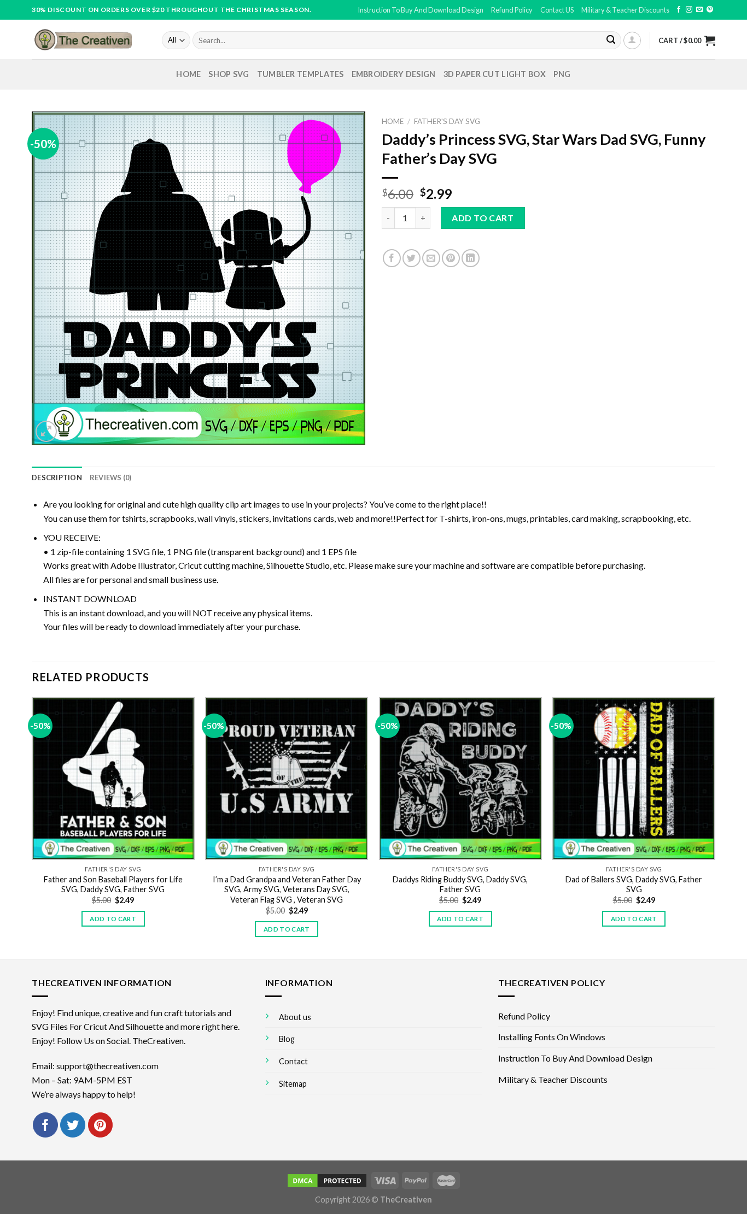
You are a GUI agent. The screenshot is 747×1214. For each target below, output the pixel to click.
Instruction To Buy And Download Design (420, 9)
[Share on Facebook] (392, 258)
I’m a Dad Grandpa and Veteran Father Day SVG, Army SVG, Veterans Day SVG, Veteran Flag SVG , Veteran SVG (287, 889)
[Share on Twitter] (411, 258)
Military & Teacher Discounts (625, 9)
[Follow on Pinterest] (710, 10)
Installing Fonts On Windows (551, 1037)
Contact (293, 1061)
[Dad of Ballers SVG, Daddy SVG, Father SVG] (633, 778)
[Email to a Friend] (431, 258)
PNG (562, 74)
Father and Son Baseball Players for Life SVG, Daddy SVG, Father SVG (113, 884)
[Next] (715, 827)
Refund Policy (512, 9)
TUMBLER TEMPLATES (300, 74)
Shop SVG (228, 74)
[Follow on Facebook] (678, 10)
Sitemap (293, 1083)
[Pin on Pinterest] (451, 258)
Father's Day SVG (447, 121)
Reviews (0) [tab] (111, 477)
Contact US (557, 9)
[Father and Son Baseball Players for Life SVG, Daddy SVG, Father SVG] (113, 778)
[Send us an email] (699, 10)
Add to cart (482, 218)
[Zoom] (46, 431)
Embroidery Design (394, 74)
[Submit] (611, 40)
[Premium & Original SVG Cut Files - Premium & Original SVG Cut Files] (88, 39)
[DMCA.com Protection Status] (327, 1179)
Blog (287, 1039)
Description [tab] (57, 477)
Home (188, 74)
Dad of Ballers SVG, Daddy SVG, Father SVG (633, 884)
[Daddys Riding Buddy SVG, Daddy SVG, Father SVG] (460, 778)
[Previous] (32, 827)
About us (295, 1017)
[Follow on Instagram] (689, 10)
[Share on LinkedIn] (471, 258)
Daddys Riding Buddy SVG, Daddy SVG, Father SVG (460, 884)
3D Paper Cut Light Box (494, 74)
